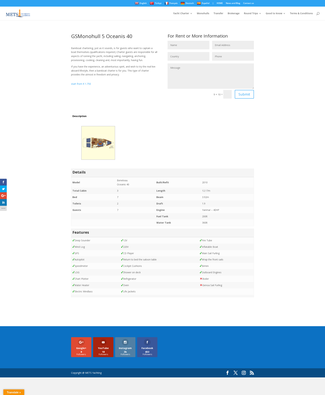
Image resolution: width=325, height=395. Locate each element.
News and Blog (233, 3)
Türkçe (158, 3)
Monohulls (203, 13)
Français (173, 3)
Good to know (274, 13)
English (143, 3)
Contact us (248, 3)
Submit (244, 94)
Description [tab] (79, 116)
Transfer (218, 13)
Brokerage (234, 13)
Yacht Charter (181, 13)
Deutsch (190, 3)
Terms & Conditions (301, 13)
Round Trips (251, 13)
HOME (220, 3)
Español (205, 3)
